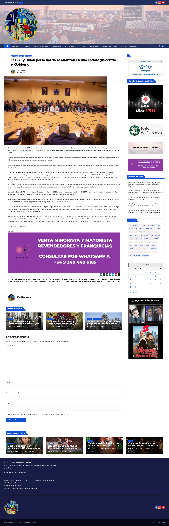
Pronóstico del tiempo (145, 74)
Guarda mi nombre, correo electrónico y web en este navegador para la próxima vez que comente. (38, 414)
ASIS (158, 225)
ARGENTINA (151, 225)
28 (160, 283)
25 (145, 283)
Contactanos (161, 522)
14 (160, 276)
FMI (141, 238)
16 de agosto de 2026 (96, 448)
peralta (141, 245)
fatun (151, 235)
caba (135, 232)
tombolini (147, 252)
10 (140, 276)
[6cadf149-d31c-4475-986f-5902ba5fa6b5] (145, 130)
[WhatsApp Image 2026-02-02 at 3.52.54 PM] (145, 102)
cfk (149, 232)
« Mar (130, 292)
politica (147, 245)
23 (136, 283)
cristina (131, 235)
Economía (16, 46)
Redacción (23, 70)
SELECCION (139, 252)
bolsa (130, 232)
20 (155, 280)
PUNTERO (132, 248)
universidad (145, 255)
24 (140, 283)
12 (150, 276)
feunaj (131, 238)
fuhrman (156, 238)
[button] (159, 46)
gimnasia (137, 242)
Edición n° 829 (14, 56)
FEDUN (157, 235)
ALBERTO (136, 225)
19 (150, 280)
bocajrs (141, 228)
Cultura (82, 46)
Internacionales (41, 46)
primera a (153, 245)
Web (7, 403)
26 (150, 283)
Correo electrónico (12, 393)
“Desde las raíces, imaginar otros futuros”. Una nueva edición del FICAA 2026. (104, 445)
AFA (130, 225)
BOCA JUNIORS (150, 228)
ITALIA (144, 242)
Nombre (9, 382)
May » (135, 292)
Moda (123, 46)
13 (155, 276)
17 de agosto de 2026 (16, 451)
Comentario (10, 345)
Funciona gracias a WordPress (12, 522)
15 (131, 280)
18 (145, 280)
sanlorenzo (153, 248)
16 (136, 280)
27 (155, 283)
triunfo (154, 252)
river (138, 248)
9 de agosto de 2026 (136, 448)
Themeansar (34, 522)
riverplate (145, 248)
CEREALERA (142, 232)
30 (136, 287)
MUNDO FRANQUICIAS (109, 46)
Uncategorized (97, 319)
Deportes (94, 46)
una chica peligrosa (134, 255)
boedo (158, 228)
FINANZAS (133, 46)
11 (145, 276)
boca (136, 228)
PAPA (135, 245)
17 (140, 280)
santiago (131, 252)
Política (27, 46)
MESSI (156, 242)
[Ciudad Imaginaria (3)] (145, 148)
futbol (131, 242)
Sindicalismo (70, 46)
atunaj (131, 228)
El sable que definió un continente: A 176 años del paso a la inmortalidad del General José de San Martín (144, 184)
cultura (137, 235)
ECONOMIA (144, 235)
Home (154, 522)
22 (131, 283)
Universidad (56, 46)
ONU (130, 245)
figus (136, 238)
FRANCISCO (147, 238)
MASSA (150, 242)
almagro (143, 225)
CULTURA (10, 443)
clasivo (154, 232)
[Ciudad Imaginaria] (64, 253)
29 (131, 287)
